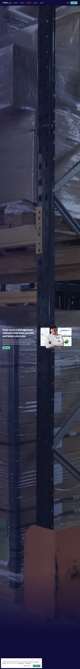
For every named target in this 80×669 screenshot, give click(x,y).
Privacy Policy (28, 663)
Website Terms (21, 663)
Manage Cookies (27, 665)
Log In (68, 2)
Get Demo (74, 2)
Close (37, 665)
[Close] (40, 659)
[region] (21, 663)
